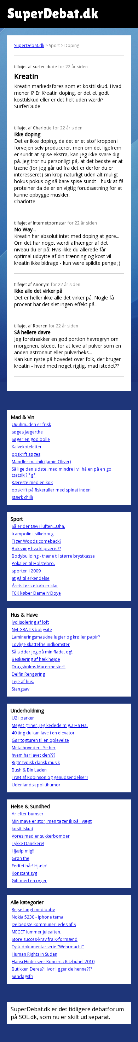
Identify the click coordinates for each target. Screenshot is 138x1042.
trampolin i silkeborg (32, 534)
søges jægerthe (27, 432)
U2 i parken (23, 718)
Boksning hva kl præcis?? (36, 549)
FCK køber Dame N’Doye (36, 593)
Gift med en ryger (29, 881)
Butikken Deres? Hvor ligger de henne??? (52, 969)
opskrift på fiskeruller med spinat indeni (52, 490)
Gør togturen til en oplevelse (40, 740)
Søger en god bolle (31, 439)
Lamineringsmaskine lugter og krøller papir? (56, 637)
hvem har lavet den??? (33, 755)
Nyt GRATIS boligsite (32, 630)
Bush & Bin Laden (29, 770)
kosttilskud (22, 829)
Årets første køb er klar (35, 586)
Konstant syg (24, 873)
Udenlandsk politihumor (36, 785)
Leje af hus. (23, 682)
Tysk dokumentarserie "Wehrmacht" (48, 947)
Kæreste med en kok (32, 482)
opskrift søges (26, 454)
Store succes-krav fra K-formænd (44, 939)
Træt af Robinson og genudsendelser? (50, 777)
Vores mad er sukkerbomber (41, 836)
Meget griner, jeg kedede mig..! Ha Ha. (50, 725)
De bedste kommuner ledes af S (44, 924)
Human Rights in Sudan (34, 954)
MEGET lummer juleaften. (36, 932)
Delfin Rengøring (28, 674)
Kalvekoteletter (27, 447)
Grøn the (20, 858)
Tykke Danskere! (28, 843)
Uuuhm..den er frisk (31, 424)
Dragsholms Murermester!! (38, 667)
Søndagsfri (22, 976)
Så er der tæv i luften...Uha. (38, 526)
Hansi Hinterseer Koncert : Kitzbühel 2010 (53, 962)
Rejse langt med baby (33, 910)
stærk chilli (22, 497)
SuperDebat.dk (29, 45)
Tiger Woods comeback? (36, 541)
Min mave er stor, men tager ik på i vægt (52, 821)
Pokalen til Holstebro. (33, 563)
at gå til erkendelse (31, 578)
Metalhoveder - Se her (34, 748)
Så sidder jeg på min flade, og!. (42, 652)
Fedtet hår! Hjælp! (29, 866)
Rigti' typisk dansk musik (36, 762)
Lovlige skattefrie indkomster (41, 644)
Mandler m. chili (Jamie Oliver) (41, 462)
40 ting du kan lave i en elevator (43, 733)
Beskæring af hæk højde (36, 659)
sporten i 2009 (26, 571)
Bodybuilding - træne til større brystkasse (53, 556)
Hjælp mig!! (23, 851)
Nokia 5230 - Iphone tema (37, 917)
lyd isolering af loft (30, 622)
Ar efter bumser (28, 814)
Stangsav (20, 689)
